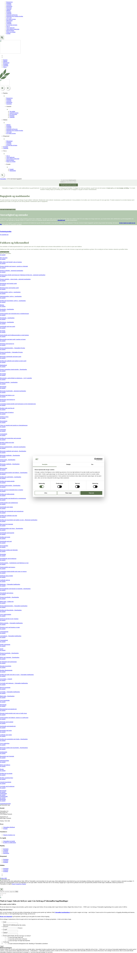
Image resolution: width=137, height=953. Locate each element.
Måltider (8, 10)
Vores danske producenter (12, 29)
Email (4, 922)
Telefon (5, 932)
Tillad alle (91, 493)
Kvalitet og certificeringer (9, 842)
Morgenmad (9, 20)
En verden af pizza (11, 19)
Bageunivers (9, 2)
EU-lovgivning (13, 114)
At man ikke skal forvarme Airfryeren (17, 939)
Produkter (8, 3)
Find (17, 891)
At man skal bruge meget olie (15, 937)
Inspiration (9, 7)
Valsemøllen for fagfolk (9, 841)
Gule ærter (9, 17)
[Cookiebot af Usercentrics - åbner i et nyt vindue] (95, 459)
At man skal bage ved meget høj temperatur (19, 940)
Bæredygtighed (10, 30)
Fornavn (20, 928)
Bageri (13, 884)
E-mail (5, 929)
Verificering (6, 942)
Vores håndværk (10, 27)
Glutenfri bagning (14, 113)
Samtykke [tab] (44, 464)
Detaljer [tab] (68, 464)
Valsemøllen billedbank (9, 827)
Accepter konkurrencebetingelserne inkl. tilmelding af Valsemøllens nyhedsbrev (28, 943)
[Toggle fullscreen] (3, 893)
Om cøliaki (12, 111)
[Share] (2, 893)
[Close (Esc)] (0, 893)
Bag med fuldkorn (4, 252)
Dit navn (5, 926)
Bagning (5, 59)
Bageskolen (9, 6)
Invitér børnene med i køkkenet (8, 209)
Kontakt (8, 33)
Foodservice (19, 884)
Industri (24, 884)
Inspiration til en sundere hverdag (14, 16)
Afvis (45, 493)
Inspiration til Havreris (12, 15)
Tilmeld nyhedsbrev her (9, 835)
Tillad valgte (68, 493)
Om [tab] (92, 464)
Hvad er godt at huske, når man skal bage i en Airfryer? (17, 935)
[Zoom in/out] (5, 893)
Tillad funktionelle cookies (68, 185)
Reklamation (13, 170)
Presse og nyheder (10, 32)
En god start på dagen (11, 25)
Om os (8, 26)
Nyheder (5, 828)
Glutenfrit (8, 9)
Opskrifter (8, 4)
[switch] (59, 486)
